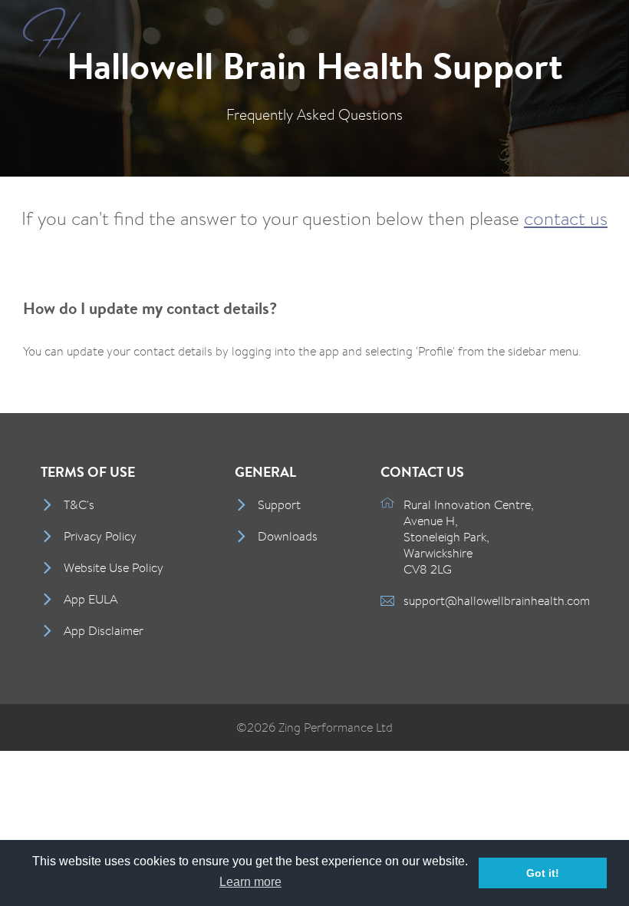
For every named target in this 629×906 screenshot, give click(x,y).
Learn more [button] (250, 881)
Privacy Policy (100, 536)
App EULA (90, 599)
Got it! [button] (542, 873)
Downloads (288, 536)
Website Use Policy (113, 568)
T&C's (79, 505)
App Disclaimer (103, 631)
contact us (566, 218)
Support (279, 505)
